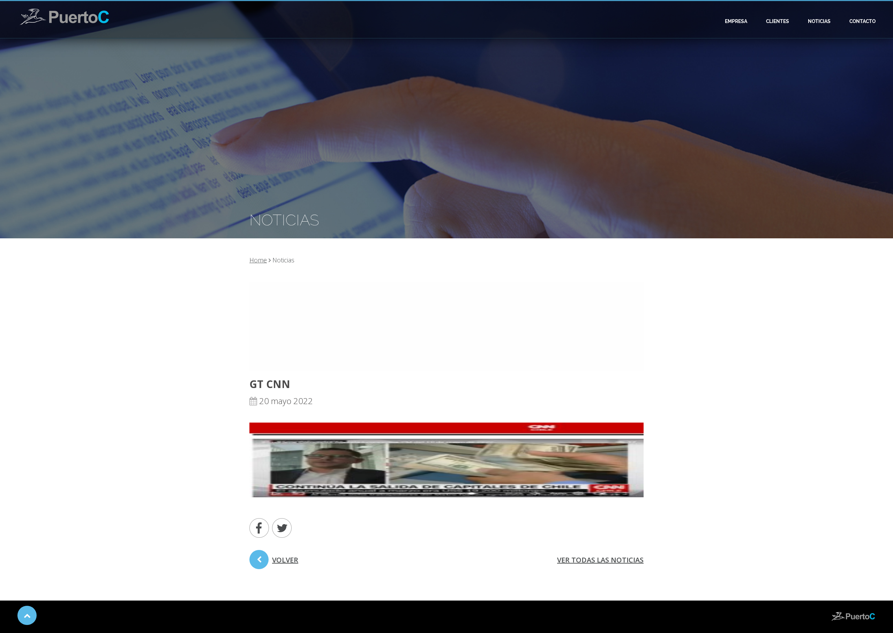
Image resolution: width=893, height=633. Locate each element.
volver (285, 560)
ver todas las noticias (600, 560)
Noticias (819, 21)
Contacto (862, 21)
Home (258, 260)
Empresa (736, 21)
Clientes (777, 21)
